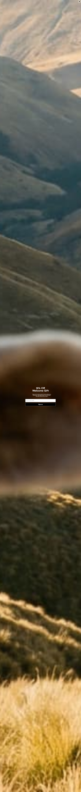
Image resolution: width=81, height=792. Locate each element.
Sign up (40, 404)
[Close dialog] (79, 2)
